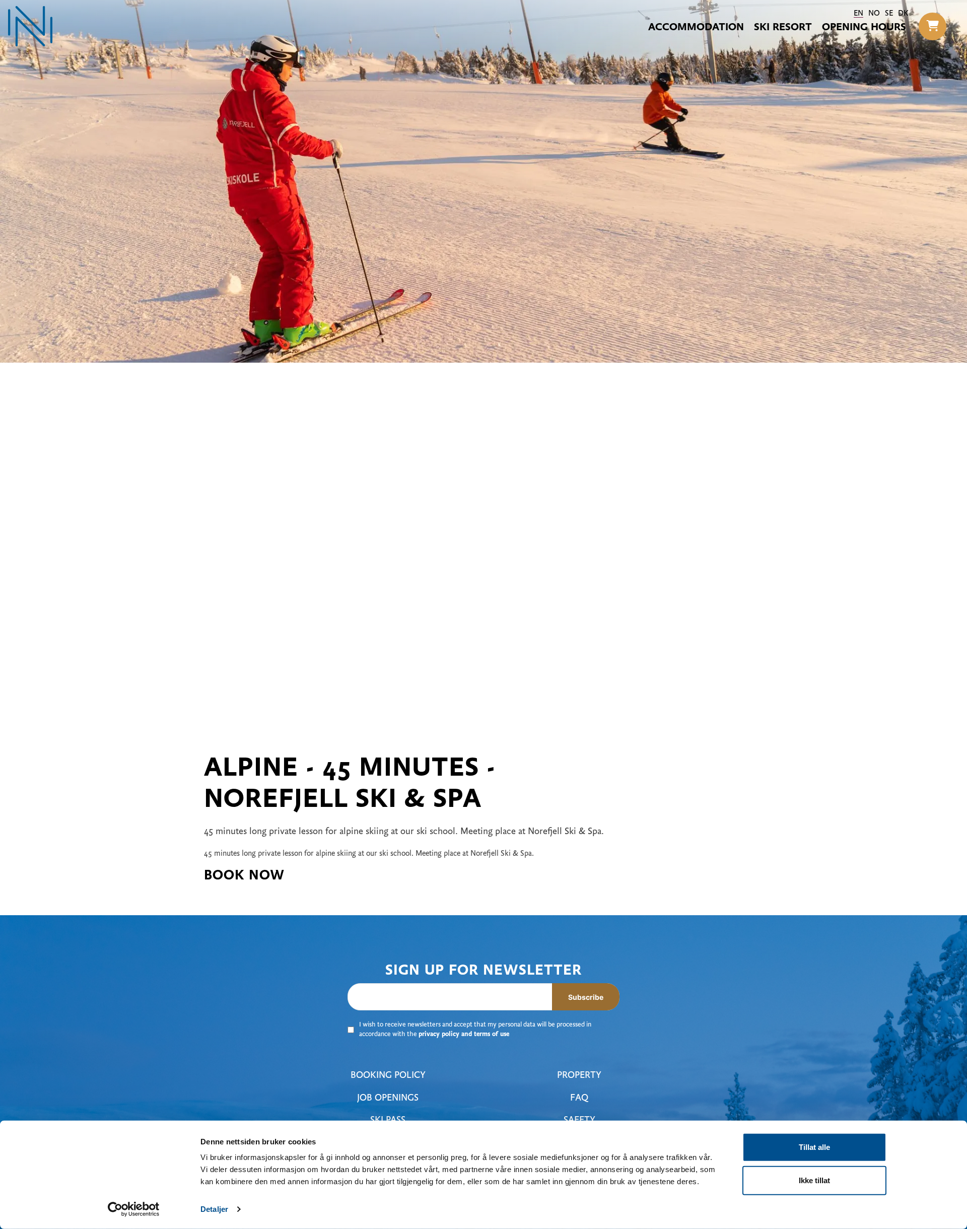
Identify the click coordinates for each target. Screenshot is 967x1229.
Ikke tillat (814, 1180)
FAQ (579, 1098)
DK (903, 14)
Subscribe (585, 997)
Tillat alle (814, 1147)
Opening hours (864, 27)
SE (889, 14)
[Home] (30, 26)
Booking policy (388, 1075)
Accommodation (696, 27)
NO (874, 14)
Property (579, 1075)
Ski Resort (783, 27)
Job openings (388, 1098)
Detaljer (214, 1209)
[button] (932, 26)
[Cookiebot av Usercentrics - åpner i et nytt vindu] (134, 1209)
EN (858, 14)
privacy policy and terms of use (464, 1034)
